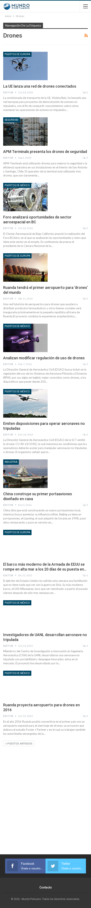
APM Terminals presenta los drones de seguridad (45, 151)
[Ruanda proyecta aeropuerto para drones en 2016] (25, 685)
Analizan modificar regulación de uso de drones (44, 358)
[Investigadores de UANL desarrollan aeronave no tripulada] (25, 614)
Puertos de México (17, 185)
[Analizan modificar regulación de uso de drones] (25, 338)
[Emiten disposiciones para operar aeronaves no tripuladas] (25, 403)
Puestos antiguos (19, 743)
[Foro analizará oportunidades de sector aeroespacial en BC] (25, 197)
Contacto (45, 887)
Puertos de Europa (17, 54)
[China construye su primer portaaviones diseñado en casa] (25, 473)
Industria (11, 461)
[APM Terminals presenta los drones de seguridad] (25, 131)
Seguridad (11, 119)
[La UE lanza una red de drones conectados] (25, 66)
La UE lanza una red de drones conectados (39, 86)
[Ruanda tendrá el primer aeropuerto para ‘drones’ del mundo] (25, 267)
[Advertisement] (45, 792)
